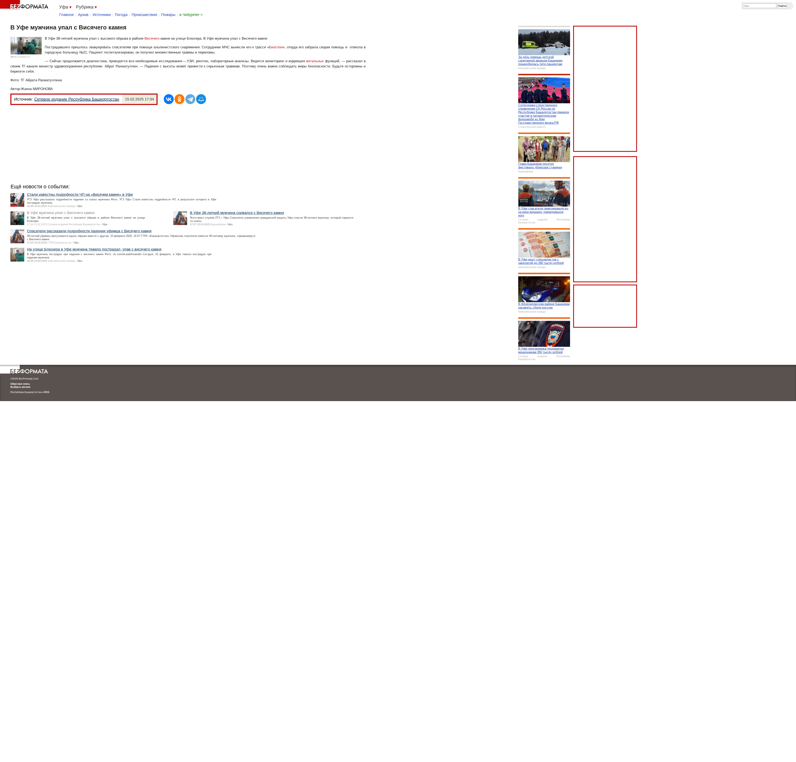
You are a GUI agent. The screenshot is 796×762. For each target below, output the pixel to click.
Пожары (168, 15)
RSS (46, 392)
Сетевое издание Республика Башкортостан (76, 99)
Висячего (151, 38)
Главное (66, 15)
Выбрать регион (20, 387)
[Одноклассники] (179, 99)
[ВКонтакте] (169, 99)
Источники (102, 15)
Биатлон (276, 47)
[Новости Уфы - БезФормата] (25, 5)
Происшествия (144, 15)
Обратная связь (20, 383)
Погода (121, 15)
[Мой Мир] (201, 99)
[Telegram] (190, 99)
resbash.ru (24, 56)
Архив (83, 15)
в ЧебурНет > (191, 15)
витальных (315, 61)
